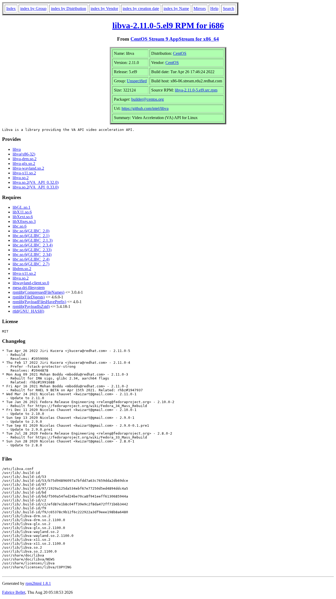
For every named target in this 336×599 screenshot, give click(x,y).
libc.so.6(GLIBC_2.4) (31, 259)
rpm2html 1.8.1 (38, 583)
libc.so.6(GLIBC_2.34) (32, 254)
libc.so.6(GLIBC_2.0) (31, 231)
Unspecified (137, 81)
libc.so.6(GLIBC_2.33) (32, 250)
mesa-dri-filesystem (29, 287)
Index (11, 8)
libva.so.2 (21, 177)
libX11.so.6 (22, 212)
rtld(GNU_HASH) (28, 311)
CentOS (179, 53)
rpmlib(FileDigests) (29, 297)
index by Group (33, 8)
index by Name (176, 8)
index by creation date (141, 8)
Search (228, 8)
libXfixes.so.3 (24, 221)
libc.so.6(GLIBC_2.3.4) (32, 245)
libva (17, 149)
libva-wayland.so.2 (28, 168)
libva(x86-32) (24, 154)
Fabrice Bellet (13, 592)
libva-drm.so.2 (24, 159)
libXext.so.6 (23, 217)
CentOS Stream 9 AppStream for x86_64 (174, 39)
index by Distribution (68, 8)
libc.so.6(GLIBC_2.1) (31, 235)
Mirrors (199, 8)
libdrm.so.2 (22, 268)
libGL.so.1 (21, 207)
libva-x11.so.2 (24, 173)
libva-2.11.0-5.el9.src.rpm (196, 90)
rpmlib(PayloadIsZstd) (31, 306)
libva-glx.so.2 (24, 163)
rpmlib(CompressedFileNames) (38, 292)
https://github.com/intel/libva (145, 108)
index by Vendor (104, 8)
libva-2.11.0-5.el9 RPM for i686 (168, 25)
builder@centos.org (147, 99)
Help (214, 8)
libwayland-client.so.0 (31, 283)
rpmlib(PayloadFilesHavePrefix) (39, 302)
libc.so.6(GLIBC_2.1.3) (32, 240)
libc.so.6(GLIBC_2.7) (31, 264)
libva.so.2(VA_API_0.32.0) (36, 182)
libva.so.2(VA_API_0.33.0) (36, 187)
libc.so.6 (20, 226)
